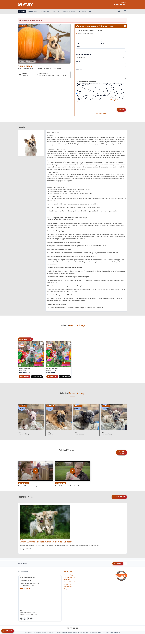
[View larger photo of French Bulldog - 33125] (69, 343)
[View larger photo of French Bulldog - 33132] (41, 343)
